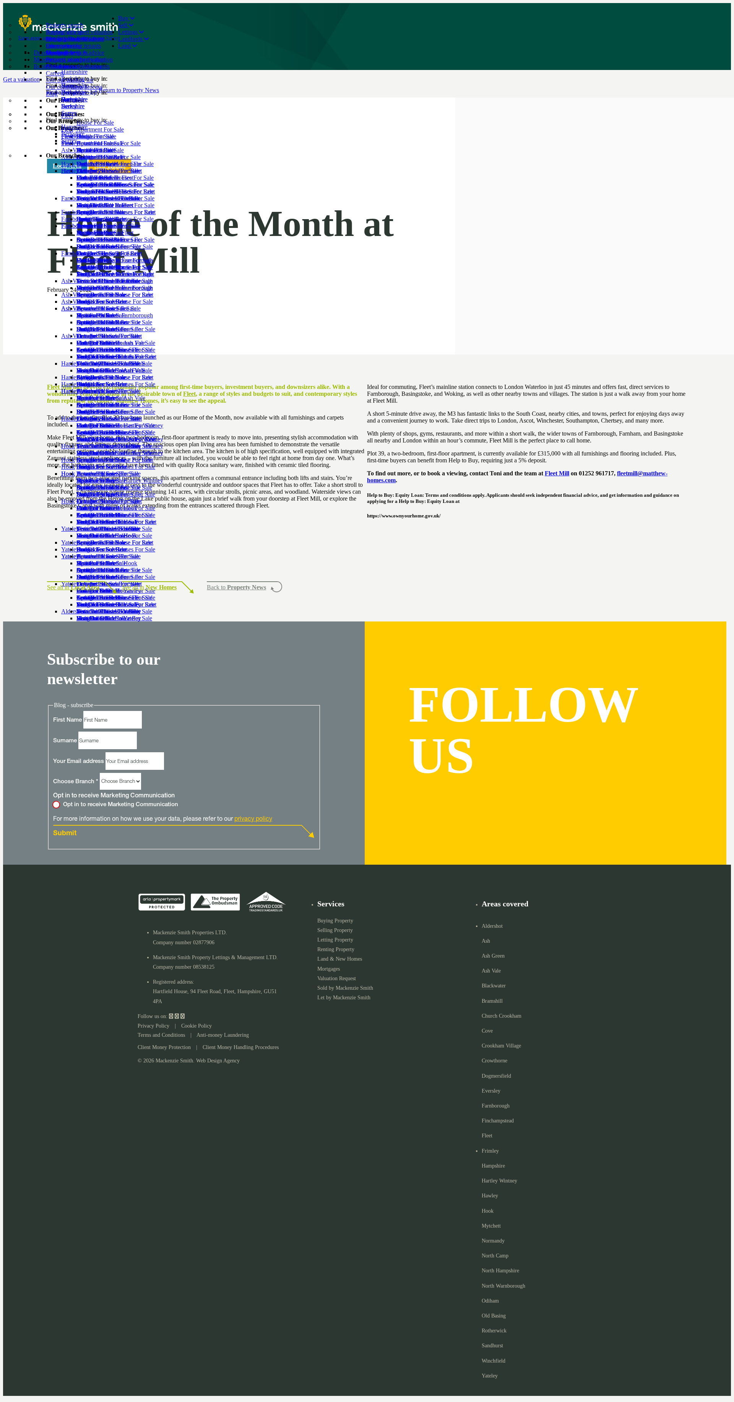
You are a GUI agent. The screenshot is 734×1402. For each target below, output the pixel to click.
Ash (486, 941)
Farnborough (77, 253)
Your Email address (79, 761)
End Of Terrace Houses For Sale (115, 384)
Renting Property (335, 949)
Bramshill (492, 1001)
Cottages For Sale (97, 212)
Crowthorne (494, 1061)
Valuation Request (336, 978)
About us (57, 66)
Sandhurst (492, 1345)
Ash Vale (72, 336)
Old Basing (494, 1316)
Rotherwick (494, 1331)
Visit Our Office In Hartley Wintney (119, 480)
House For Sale (95, 177)
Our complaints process (74, 87)
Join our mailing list (69, 80)
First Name (68, 720)
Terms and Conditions (161, 1035)
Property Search (65, 39)
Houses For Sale (96, 343)
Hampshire (74, 127)
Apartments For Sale (101, 349)
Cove (487, 1031)
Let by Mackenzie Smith (343, 997)
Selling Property (335, 930)
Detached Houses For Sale (108, 198)
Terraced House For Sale (106, 308)
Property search (64, 25)
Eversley (491, 1091)
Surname (65, 741)
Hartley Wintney (81, 418)
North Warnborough (503, 1286)
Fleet (67, 171)
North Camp (495, 1256)
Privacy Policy (153, 1026)
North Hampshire (500, 1271)
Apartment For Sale (100, 184)
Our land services (67, 52)
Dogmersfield (496, 1076)
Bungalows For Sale (101, 246)
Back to (236, 587)
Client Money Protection (164, 1047)
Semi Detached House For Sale (114, 322)
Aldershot (492, 926)
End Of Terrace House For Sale (114, 301)
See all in (73, 587)
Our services (61, 45)
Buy (124, 18)
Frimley (490, 1151)
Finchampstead (498, 1121)
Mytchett (491, 1226)
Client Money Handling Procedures (241, 1047)
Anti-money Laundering (222, 1035)
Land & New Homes (339, 959)
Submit (64, 833)
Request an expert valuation (79, 32)
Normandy (493, 1241)
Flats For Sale (93, 205)
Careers (55, 73)
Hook (68, 501)
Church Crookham (501, 1016)
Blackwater (494, 986)
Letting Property (335, 940)
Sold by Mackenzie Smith (345, 988)
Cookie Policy (196, 1026)
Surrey (69, 140)
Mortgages (328, 969)
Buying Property (335, 921)
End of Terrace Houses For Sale (115, 219)
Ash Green (493, 956)
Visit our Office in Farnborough (114, 315)
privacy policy (253, 818)
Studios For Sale (96, 191)
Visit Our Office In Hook (106, 563)
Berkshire (72, 133)
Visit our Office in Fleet (104, 232)
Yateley (490, 1376)
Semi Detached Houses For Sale (115, 239)
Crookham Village (501, 1046)
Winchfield (493, 1361)
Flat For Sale (91, 288)
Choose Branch (75, 781)
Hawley (490, 1196)
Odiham (490, 1301)
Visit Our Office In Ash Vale (110, 398)
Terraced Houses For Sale (107, 226)
